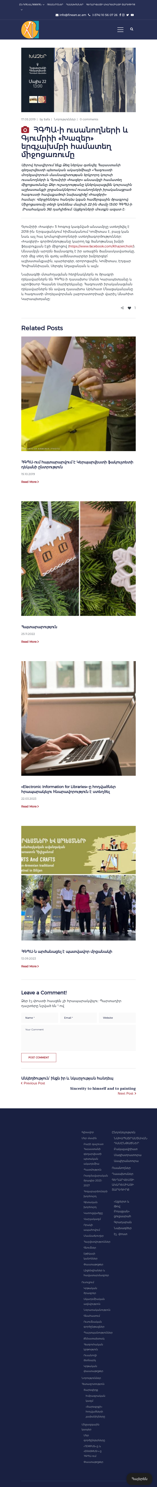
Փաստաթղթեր (93, 1264)
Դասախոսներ (122, 1173)
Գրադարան (123, 1222)
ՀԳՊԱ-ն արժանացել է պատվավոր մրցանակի (66, 951)
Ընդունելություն (123, 1132)
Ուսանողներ (121, 1168)
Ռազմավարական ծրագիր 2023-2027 (96, 1180)
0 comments (89, 119)
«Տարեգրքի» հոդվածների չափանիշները (95, 1411)
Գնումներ (90, 1247)
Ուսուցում (88, 1282)
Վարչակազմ (92, 1219)
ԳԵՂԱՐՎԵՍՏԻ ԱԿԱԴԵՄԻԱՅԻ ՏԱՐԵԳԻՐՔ (123, 1184)
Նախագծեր (123, 1228)
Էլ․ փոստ (120, 1234)
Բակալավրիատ (126, 1149)
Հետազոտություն (93, 1383)
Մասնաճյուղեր (94, 1235)
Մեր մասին (89, 1138)
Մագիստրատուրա (127, 1155)
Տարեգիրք (91, 1389)
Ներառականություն (97, 1309)
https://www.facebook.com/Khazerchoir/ (101, 246)
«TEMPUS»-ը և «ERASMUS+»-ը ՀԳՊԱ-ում (93, 1451)
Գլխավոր (88, 1132)
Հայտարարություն (39, 627)
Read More (29, 482)
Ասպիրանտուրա (126, 1161)
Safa (47, 119)
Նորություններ (65, 119)
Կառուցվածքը (93, 1213)
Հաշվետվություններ (97, 1241)
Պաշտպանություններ (98, 1332)
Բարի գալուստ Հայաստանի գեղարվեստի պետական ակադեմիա (93, 1154)
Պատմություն (92, 1169)
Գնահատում (92, 1315)
